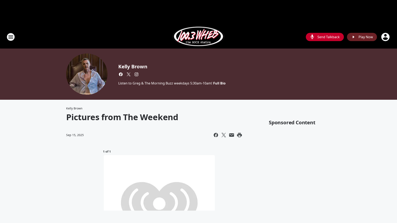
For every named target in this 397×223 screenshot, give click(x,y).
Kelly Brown (132, 66)
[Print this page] (239, 135)
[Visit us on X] (128, 74)
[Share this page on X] (224, 135)
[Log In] (385, 37)
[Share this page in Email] (231, 135)
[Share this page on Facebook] (216, 135)
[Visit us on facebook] (120, 74)
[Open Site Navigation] (11, 37)
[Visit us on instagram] (136, 74)
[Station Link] (198, 37)
